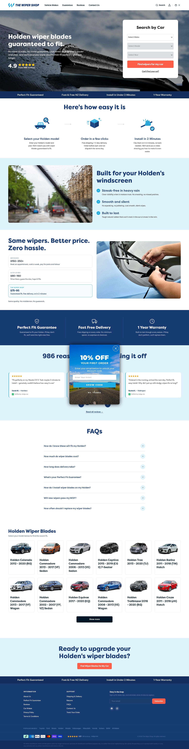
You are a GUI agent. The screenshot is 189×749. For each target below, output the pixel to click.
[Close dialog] (115, 348)
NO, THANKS (94, 393)
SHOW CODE (94, 385)
